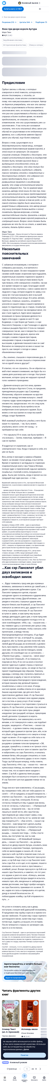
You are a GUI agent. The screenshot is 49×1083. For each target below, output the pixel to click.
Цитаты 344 (24, 22)
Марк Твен (6, 32)
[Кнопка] (16, 1003)
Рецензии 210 (8, 22)
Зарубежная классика (12, 40)
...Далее (25, 1049)
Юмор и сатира (36, 45)
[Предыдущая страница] (20, 1069)
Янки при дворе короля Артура (19, 29)
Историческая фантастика (14, 45)
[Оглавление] (40, 9)
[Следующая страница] (40, 533)
